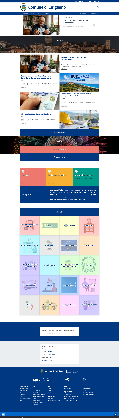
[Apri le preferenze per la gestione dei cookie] (3, 414)
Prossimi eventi (59, 157)
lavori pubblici (76, 197)
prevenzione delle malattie (92, 197)
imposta (60, 197)
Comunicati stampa (52, 390)
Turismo (84, 199)
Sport (68, 199)
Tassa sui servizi (72, 199)
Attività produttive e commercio (39, 394)
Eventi (49, 392)
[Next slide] (94, 25)
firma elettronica (53, 197)
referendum (54, 199)
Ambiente (35, 406)
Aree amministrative (24, 388)
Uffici (21, 392)
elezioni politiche (72, 194)
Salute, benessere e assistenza (39, 408)
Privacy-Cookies (49, 414)
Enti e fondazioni (23, 394)
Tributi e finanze (36, 404)
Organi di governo (23, 390)
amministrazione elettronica (92, 190)
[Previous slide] (25, 25)
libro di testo (81, 197)
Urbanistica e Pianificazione (38, 396)
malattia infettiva (86, 197)
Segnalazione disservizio (88, 392)
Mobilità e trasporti (36, 400)
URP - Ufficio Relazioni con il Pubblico (71, 400)
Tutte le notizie (59, 132)
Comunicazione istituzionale (75, 192)
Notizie (49, 388)
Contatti (66, 386)
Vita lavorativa (35, 392)
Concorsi (88, 192)
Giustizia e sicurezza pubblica (38, 402)
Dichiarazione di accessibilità (88, 394)
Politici (21, 396)
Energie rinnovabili (87, 194)
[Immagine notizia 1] (41, 25)
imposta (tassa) (65, 197)
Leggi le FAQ (85, 390)
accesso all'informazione (60, 190)
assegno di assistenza (59, 192)
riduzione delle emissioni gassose (62, 199)
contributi (93, 192)
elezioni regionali (80, 194)
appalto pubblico (53, 192)
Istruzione (71, 197)
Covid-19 (53, 194)
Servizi (34, 386)
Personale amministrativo (25, 398)
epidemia (93, 194)
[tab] (62, 35)
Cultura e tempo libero (37, 390)
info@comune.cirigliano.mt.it (69, 398)
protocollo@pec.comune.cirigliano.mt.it (71, 396)
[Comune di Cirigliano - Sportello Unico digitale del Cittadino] (23, 7)
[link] (33, 177)
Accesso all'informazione (79, 190)
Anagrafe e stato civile (37, 388)
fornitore (57, 197)
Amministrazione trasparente (54, 400)
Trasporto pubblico (78, 199)
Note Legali (55, 414)
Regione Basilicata (79, 1)
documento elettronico (61, 194)
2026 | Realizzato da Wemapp (25, 417)
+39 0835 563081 (67, 394)
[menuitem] (83, 13)
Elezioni (67, 194)
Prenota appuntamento (87, 388)
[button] (92, 1)
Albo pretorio (50, 398)
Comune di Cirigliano (47, 7)
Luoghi (21, 400)
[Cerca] (98, 7)
